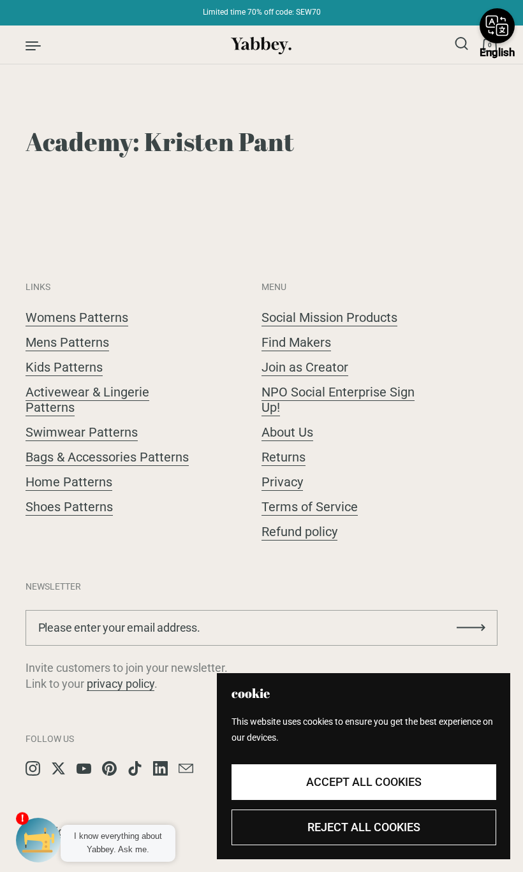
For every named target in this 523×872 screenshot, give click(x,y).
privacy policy (120, 683)
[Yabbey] (262, 45)
